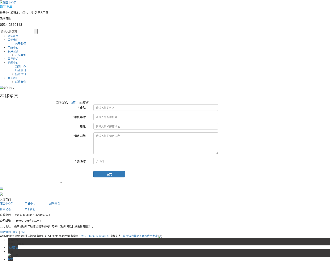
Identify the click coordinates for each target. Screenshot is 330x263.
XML (23, 232)
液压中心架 (6, 203)
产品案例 (20, 55)
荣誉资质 (13, 59)
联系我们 (13, 78)
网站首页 (13, 36)
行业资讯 (20, 70)
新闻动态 (5, 209)
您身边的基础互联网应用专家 (140, 236)
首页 (73, 102)
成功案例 (54, 203)
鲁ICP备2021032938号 (95, 236)
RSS (15, 232)
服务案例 (13, 51)
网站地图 (5, 232)
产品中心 (13, 47)
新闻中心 (13, 62)
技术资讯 (20, 74)
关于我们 (13, 39)
